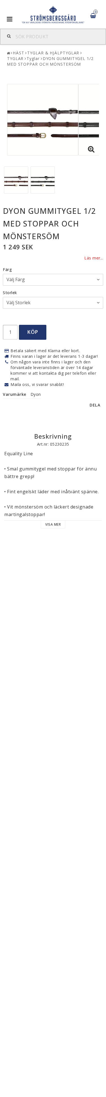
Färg (7, 269)
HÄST (18, 52)
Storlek (10, 292)
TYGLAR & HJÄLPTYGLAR (53, 52)
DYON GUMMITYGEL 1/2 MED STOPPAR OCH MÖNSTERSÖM (50, 61)
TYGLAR (15, 58)
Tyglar (33, 58)
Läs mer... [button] (93, 258)
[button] (91, 149)
